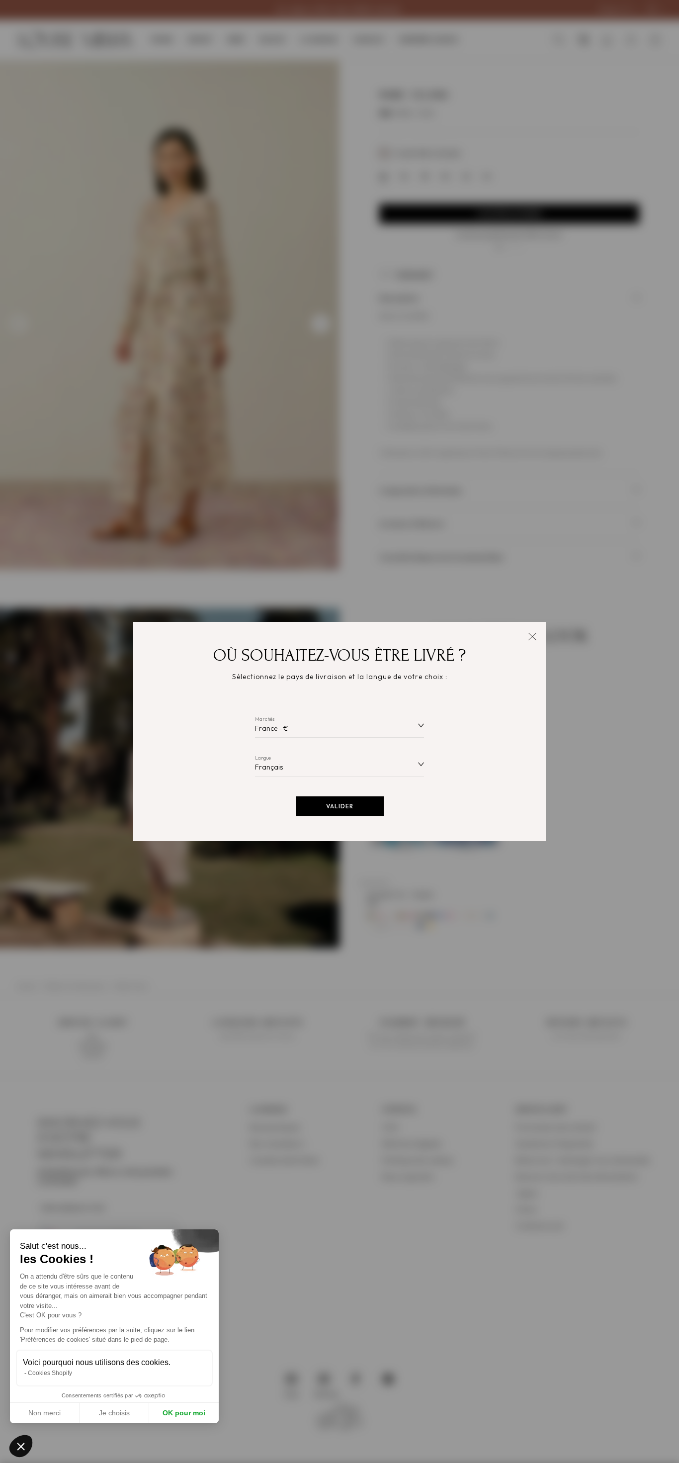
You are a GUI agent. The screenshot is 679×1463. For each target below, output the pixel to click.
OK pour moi (184, 1413)
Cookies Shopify (50, 1373)
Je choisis (114, 1413)
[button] (21, 1446)
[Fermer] (532, 635)
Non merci (44, 1413)
